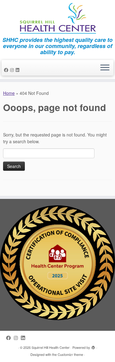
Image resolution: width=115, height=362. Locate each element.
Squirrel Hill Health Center (51, 347)
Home (9, 93)
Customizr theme (70, 354)
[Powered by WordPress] (93, 346)
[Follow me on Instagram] (13, 70)
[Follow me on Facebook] (7, 70)
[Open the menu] (104, 68)
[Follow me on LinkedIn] (18, 70)
